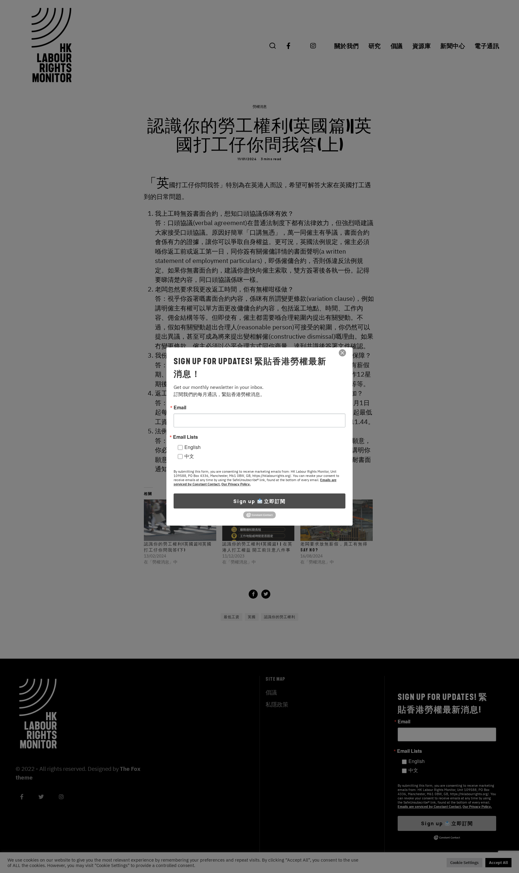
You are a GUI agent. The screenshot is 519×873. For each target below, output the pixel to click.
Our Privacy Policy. (235, 484)
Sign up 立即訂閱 (259, 501)
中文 (189, 456)
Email (180, 407)
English (192, 447)
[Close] (342, 352)
